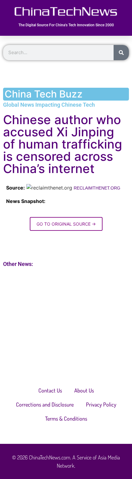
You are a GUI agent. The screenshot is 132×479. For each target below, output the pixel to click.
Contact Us (50, 390)
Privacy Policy (101, 404)
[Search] (121, 52)
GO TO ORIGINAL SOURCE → (66, 224)
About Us (84, 390)
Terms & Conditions (66, 418)
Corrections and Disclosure (45, 404)
